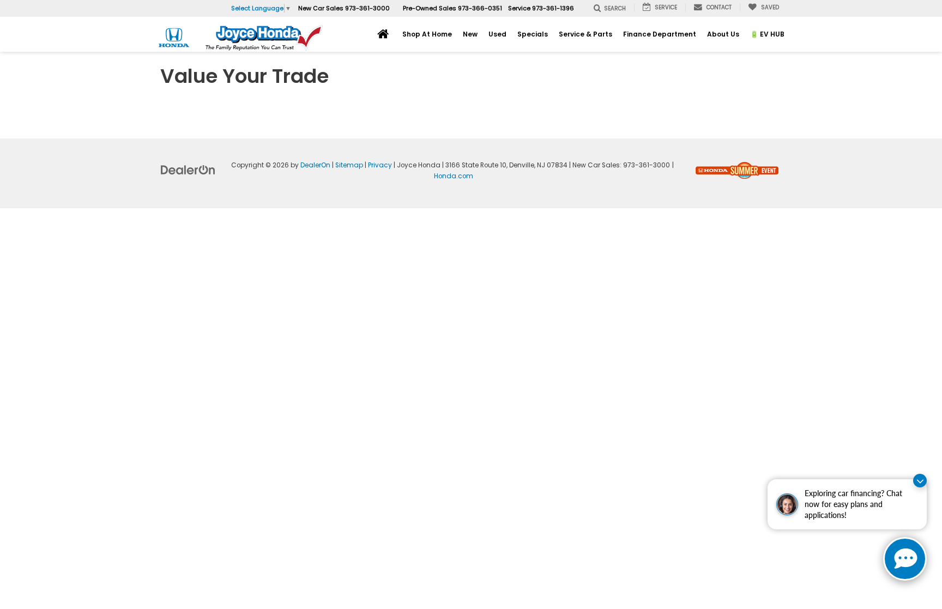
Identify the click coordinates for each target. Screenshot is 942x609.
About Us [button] (723, 34)
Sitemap (349, 165)
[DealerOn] (188, 169)
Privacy (380, 165)
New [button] (470, 34)
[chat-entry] (905, 559)
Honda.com (453, 176)
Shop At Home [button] (427, 34)
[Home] (383, 34)
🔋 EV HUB (767, 34)
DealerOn (315, 165)
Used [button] (497, 34)
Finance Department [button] (659, 34)
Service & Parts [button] (585, 34)
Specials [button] (532, 34)
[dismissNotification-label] (920, 480)
